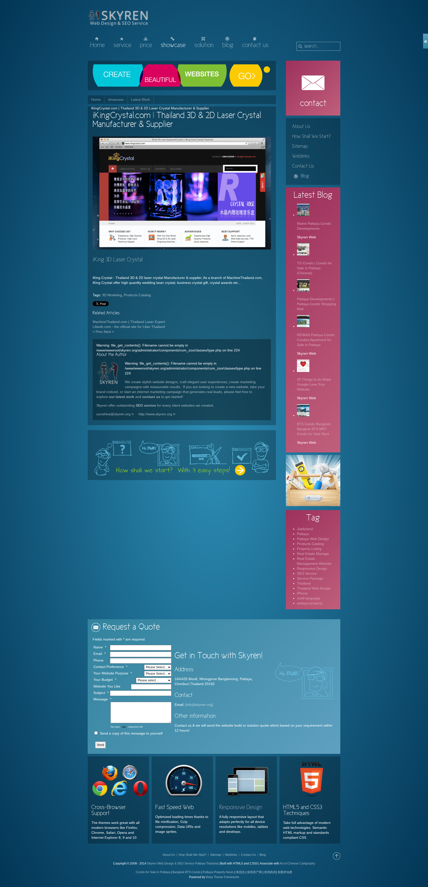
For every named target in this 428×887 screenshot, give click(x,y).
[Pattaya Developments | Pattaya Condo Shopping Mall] (303, 290)
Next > (109, 332)
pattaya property (310, 603)
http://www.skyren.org (155, 414)
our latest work (121, 397)
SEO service (146, 405)
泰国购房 (270, 872)
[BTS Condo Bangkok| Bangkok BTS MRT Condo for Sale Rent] (303, 415)
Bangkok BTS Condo (186, 872)
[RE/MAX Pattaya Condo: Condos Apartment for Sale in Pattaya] (303, 326)
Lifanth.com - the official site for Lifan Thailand (129, 327)
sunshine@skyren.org (113, 414)
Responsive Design (312, 568)
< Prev (98, 332)
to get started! (171, 397)
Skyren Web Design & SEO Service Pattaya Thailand (182, 863)
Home (96, 99)
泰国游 (240, 872)
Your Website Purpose (110, 673)
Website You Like (106, 686)
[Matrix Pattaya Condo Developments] (303, 215)
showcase (116, 99)
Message (100, 699)
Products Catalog (137, 295)
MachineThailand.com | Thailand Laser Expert (129, 322)
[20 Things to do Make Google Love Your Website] (303, 371)
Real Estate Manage (313, 554)
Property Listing (309, 549)
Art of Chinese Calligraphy (297, 863)
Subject (99, 693)
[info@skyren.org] (199, 705)
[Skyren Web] (108, 374)
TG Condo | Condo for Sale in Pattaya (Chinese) (314, 268)
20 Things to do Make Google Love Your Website (314, 384)
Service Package (310, 578)
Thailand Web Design (314, 588)
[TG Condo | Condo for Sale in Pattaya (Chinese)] (303, 254)
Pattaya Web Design (313, 539)
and (138, 397)
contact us (151, 397)
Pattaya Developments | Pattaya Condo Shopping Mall (316, 304)
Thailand (304, 583)
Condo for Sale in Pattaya (153, 872)
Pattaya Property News (218, 872)
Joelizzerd (305, 529)
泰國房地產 (284, 872)
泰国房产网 (254, 872)
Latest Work (140, 99)
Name (98, 647)
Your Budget (103, 680)
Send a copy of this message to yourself (131, 733)
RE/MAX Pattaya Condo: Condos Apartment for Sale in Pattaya (316, 340)
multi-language (308, 598)
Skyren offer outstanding (115, 405)
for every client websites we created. (185, 405)
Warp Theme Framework (222, 877)
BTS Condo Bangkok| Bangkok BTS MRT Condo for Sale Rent (314, 429)
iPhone (302, 593)
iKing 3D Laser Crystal (118, 260)
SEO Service (307, 573)
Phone (98, 660)
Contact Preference (108, 667)
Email (97, 654)
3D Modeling (112, 295)
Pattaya (303, 534)
